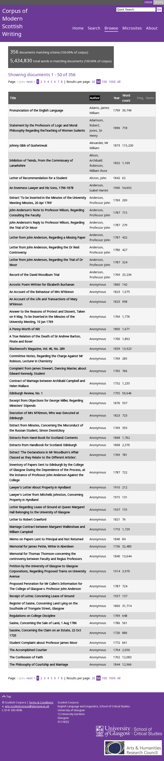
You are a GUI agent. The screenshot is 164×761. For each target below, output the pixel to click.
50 (98, 82)
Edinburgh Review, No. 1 (26, 393)
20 (93, 82)
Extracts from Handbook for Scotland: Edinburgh (43, 445)
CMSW (148, 2)
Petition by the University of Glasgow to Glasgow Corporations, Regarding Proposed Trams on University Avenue (47, 571)
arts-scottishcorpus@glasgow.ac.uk (27, 706)
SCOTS (158, 2)
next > (30, 82)
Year (117, 98)
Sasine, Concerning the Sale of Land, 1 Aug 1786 (43, 623)
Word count (126, 97)
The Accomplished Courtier (28, 650)
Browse (111, 28)
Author (95, 98)
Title (13, 98)
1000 (112, 82)
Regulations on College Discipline (32, 616)
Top (8, 696)
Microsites (132, 28)
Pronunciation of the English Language (36, 110)
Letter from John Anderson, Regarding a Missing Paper (47, 237)
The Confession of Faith (26, 657)
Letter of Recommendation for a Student (38, 178)
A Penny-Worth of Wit (24, 329)
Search (94, 28)
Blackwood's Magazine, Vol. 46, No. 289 (37, 349)
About (152, 28)
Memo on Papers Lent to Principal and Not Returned (46, 539)
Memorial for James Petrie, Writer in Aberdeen (41, 546)
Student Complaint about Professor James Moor (43, 643)
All (118, 82)
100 (104, 82)
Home (77, 28)
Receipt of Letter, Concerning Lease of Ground (41, 596)
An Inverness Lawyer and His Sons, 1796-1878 (41, 188)
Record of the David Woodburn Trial (34, 275)
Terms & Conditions (41, 702)
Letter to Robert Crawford (27, 519)
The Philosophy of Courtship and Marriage (38, 664)
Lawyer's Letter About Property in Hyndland (40, 487)
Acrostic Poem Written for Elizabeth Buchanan (41, 284)
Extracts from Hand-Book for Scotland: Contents (43, 438)
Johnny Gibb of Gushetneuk (28, 145)
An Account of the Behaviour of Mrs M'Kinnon (41, 292)
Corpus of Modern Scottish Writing (15, 22)
